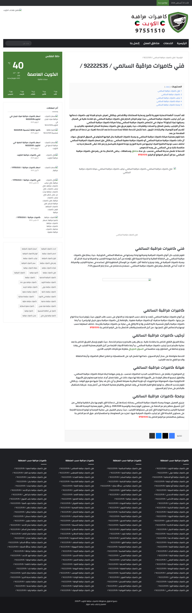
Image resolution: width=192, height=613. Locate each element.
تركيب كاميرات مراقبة (30, 258)
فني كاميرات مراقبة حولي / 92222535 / (173, 473)
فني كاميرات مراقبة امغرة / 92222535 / (30, 468)
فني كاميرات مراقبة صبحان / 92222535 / (30, 538)
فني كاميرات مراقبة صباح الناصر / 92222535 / (28, 533)
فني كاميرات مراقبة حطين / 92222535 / (30, 507)
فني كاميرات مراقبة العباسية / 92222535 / (124, 551)
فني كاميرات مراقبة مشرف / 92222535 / (30, 581)
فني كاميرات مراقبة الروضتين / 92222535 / (171, 573)
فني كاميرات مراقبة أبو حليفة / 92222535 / (171, 481)
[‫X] (165, 436)
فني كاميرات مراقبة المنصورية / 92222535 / (76, 538)
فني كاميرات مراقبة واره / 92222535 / (31, 590)
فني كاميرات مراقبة (49, 272)
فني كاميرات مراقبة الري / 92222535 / (173, 577)
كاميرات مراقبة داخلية (49, 291)
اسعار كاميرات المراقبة (29, 248)
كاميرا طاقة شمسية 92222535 (27, 130)
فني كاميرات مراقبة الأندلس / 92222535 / (172, 499)
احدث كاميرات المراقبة (48, 248)
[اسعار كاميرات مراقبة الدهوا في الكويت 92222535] (50, 146)
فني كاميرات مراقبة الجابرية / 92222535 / (172, 507)
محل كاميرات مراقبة (29, 315)
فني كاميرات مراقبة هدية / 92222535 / (31, 586)
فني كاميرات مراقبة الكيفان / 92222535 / (77, 512)
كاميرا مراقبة (29, 310)
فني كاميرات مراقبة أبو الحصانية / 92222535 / (170, 477)
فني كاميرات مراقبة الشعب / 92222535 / (124, 494)
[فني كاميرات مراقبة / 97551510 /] (50, 196)
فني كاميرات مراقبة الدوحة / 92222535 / (172, 542)
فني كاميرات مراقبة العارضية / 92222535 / (124, 547)
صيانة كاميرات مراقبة (30, 267)
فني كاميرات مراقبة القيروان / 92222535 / (77, 503)
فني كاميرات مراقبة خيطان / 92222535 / (30, 512)
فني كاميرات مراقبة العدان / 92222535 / (125, 560)
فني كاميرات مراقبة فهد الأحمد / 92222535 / (28, 555)
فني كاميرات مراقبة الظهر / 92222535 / (125, 542)
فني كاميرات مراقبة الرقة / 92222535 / (173, 555)
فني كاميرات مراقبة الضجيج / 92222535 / (124, 538)
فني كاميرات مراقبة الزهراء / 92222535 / (172, 581)
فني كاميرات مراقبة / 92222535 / (127, 499)
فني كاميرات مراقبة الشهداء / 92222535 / (124, 503)
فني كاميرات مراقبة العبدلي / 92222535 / (124, 555)
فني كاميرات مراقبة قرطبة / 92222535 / (30, 560)
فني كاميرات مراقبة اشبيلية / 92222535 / (172, 490)
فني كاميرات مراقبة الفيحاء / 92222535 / (77, 477)
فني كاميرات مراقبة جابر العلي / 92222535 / (29, 494)
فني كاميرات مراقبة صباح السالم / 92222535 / (28, 529)
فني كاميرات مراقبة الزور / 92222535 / (173, 586)
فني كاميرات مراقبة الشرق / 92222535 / (125, 490)
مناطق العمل (151, 43)
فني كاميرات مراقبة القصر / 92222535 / (78, 494)
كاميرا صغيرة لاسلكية (27, 306)
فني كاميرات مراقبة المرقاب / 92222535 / (77, 516)
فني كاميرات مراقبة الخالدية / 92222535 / (172, 525)
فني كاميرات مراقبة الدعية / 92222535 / (172, 538)
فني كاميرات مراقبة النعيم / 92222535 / (78, 560)
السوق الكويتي (136, 349)
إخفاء (167, 86)
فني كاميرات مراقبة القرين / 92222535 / (78, 490)
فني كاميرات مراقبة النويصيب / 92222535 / (76, 573)
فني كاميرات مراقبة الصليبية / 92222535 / (124, 525)
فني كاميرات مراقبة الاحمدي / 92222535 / (171, 494)
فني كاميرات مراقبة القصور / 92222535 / (77, 499)
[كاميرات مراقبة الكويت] (159, 22)
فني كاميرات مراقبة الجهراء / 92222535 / (172, 516)
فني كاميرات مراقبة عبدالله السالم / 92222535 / (27, 542)
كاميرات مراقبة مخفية (48, 301)
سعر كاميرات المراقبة (28, 263)
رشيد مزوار (90, 604)
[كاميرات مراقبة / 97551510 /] (50, 225)
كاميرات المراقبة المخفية (48, 277)
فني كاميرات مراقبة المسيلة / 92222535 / (77, 525)
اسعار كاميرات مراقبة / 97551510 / (25, 167)
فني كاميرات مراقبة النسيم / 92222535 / (77, 555)
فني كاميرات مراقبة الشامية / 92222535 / (124, 481)
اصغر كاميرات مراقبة (49, 253)
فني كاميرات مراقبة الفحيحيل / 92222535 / (124, 581)
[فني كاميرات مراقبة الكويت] (50, 158)
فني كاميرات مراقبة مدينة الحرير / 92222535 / (28, 577)
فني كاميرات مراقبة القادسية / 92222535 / (76, 481)
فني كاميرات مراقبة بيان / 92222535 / (31, 481)
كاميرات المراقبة (19, 272)
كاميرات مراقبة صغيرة (29, 291)
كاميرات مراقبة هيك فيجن (47, 306)
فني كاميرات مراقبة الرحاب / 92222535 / (172, 551)
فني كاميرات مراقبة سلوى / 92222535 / (30, 520)
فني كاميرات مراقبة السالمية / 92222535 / (124, 468)
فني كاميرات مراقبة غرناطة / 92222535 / (30, 551)
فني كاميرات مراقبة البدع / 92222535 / (173, 503)
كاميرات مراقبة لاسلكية (26, 296)
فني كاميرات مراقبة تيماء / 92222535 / (31, 486)
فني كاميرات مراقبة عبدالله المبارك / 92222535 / (27, 547)
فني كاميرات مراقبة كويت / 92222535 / (125, 533)
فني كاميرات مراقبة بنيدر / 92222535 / (31, 477)
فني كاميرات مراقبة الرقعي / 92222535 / (172, 560)
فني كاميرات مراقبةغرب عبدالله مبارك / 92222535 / (120, 486)
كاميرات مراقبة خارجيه (30, 287)
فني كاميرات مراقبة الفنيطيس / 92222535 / (76, 473)
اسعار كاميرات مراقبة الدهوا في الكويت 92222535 (26, 144)
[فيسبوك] (172, 436)
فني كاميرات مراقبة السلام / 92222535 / (125, 477)
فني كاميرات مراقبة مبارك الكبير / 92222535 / (28, 573)
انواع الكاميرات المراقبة (30, 253)
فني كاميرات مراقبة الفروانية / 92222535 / (124, 590)
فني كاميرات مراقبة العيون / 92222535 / (125, 577)
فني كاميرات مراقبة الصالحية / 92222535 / (124, 512)
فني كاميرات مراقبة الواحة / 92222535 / (77, 577)
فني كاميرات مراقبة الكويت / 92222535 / (172, 468)
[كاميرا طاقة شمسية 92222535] (50, 133)
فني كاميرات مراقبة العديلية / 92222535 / (124, 564)
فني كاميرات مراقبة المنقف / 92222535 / (77, 542)
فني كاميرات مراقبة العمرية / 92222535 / (124, 573)
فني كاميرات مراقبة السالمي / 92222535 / (171, 590)
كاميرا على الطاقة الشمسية (47, 310)
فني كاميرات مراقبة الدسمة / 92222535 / (172, 533)
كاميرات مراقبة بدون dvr (28, 282)
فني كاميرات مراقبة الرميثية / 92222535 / (172, 564)
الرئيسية (182, 43)
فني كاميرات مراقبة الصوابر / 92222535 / (125, 529)
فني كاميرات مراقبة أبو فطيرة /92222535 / (171, 486)
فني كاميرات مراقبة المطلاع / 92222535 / (77, 529)
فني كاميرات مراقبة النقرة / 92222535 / (78, 564)
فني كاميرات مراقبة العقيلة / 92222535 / (124, 568)
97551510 (142, 155)
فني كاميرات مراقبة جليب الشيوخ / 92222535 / (28, 499)
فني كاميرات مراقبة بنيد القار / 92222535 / (30, 473)
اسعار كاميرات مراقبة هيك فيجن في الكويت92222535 (25, 117)
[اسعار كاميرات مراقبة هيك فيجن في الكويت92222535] (50, 121)
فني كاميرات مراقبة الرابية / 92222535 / (173, 547)
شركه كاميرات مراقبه (49, 267)
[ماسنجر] (158, 436)
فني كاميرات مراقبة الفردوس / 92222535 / (124, 586)
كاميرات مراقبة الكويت (48, 282)
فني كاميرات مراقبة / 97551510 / (26, 180)
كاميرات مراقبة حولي (49, 287)
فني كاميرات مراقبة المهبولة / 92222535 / (76, 547)
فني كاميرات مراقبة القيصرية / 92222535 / (77, 507)
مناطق (135, 151)
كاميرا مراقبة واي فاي (48, 315)
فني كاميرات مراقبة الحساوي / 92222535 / (171, 520)
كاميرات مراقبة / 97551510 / (28, 217)
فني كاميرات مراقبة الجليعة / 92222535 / (172, 512)
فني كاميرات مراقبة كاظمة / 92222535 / (30, 564)
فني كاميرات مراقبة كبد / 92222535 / (31, 568)
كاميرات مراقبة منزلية (30, 301)
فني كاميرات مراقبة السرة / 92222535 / (125, 473)
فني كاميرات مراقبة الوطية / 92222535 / (77, 581)
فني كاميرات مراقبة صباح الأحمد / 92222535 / (28, 525)
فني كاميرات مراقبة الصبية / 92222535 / (125, 516)
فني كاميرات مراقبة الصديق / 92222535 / (124, 520)
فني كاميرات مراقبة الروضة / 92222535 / (172, 568)
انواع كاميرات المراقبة (49, 258)
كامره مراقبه (34, 272)
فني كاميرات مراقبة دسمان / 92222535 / (30, 516)
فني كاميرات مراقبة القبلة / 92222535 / (78, 486)
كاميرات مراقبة (30, 277)
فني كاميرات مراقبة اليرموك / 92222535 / (77, 590)
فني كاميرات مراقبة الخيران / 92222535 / (172, 529)
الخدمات (168, 43)
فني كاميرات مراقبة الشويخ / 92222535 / (124, 507)
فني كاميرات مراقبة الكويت (28, 155)
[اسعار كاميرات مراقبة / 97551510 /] (50, 171)
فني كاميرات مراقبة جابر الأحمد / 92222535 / (29, 490)
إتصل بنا (134, 43)
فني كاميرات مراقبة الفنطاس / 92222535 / (76, 468)
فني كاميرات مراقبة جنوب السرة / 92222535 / (28, 503)
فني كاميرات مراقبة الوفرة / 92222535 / (77, 586)
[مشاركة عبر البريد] (152, 436)
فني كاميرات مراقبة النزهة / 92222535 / (77, 551)
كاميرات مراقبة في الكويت (47, 296)
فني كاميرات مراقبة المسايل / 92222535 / (77, 520)
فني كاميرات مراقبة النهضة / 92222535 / (77, 568)
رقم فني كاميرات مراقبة (48, 263)
